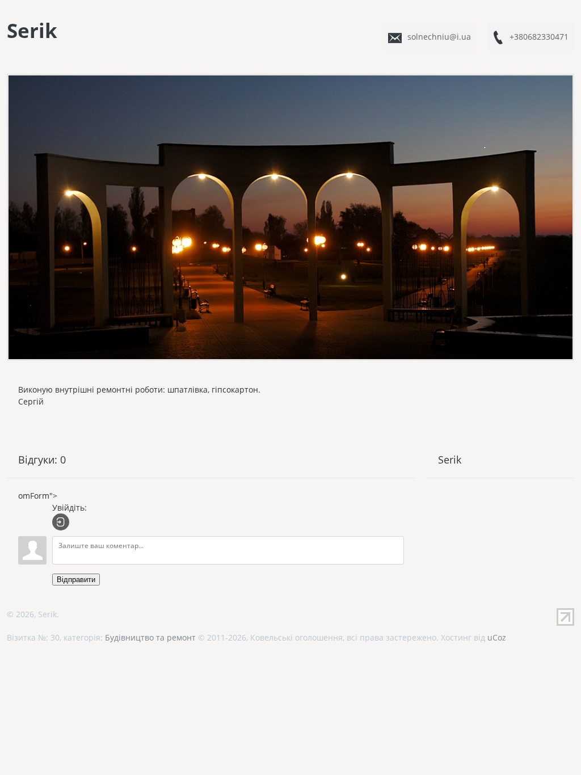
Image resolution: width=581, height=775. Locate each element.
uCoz (496, 637)
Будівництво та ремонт (150, 637)
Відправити (76, 579)
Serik (32, 30)
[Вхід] (60, 521)
